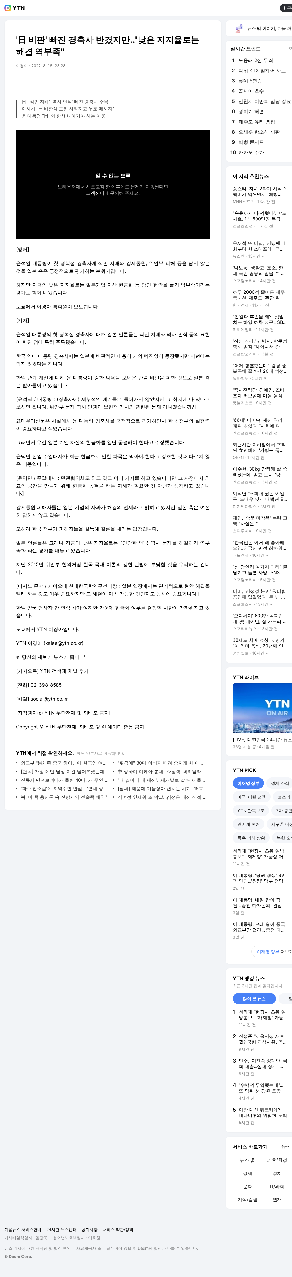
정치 (277, 1173)
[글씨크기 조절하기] (192, 81)
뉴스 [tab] (285, 1146)
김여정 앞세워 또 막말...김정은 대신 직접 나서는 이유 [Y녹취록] (162, 797)
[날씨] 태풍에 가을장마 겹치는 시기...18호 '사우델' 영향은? (162, 788)
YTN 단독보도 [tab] (251, 810)
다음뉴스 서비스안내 (22, 1229)
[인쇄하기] (204, 81)
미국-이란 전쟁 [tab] (251, 797)
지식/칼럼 (247, 1199)
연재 (277, 1199)
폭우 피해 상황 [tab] (251, 838)
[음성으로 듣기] (170, 81)
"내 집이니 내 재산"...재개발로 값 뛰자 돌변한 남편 (162, 780)
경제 (247, 1173)
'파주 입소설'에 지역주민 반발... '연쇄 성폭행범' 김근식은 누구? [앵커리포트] (65, 788)
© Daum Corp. (18, 1256)
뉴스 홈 (247, 1160)
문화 (247, 1186)
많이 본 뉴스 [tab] (254, 998)
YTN (19, 8)
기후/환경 (277, 1160)
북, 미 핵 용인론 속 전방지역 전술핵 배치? (64, 797)
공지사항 (90, 1229)
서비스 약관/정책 (118, 1229)
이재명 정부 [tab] (248, 783)
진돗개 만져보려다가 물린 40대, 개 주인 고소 (65, 780)
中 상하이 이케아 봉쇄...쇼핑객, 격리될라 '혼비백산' (162, 771)
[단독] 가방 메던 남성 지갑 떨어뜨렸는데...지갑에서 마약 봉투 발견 (65, 771)
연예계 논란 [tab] (248, 824)
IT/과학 (277, 1186)
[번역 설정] (181, 81)
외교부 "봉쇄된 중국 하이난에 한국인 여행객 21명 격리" (65, 763)
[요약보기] (158, 81)
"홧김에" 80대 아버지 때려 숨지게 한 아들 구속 (162, 763)
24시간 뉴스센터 (61, 1229)
